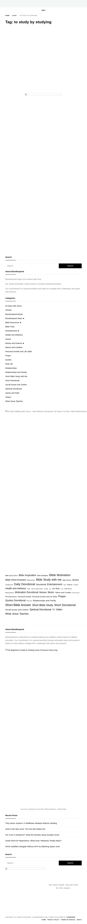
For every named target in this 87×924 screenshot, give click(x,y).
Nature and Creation (13, 347)
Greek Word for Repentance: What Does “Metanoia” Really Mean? (33, 841)
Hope (28, 588)
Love (62, 588)
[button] (43, 10)
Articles (8, 310)
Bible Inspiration (27, 575)
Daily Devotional (24, 584)
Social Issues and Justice (16, 385)
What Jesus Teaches (14, 401)
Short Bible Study (42, 605)
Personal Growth (24, 597)
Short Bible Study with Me (16, 376)
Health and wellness (15, 588)
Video (59, 609)
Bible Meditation (42, 575)
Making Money (9, 592)
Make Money (68, 589)
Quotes (10, 51)
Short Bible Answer (18, 605)
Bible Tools (10, 327)
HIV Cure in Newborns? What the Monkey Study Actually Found (32, 835)
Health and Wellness (14, 335)
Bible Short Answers (15, 580)
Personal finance (11, 597)
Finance (69, 584)
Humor (8, 339)
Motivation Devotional (26, 592)
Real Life (9, 364)
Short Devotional (12, 380)
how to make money (37, 589)
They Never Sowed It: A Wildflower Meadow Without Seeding (31, 823)
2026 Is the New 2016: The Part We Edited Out (25, 829)
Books (75, 580)
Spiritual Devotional (13, 389)
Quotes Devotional (15, 600)
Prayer (8, 356)
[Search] (74, 12)
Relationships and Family (16, 372)
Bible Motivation (59, 575)
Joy (50, 588)
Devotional (41, 584)
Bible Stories (31, 580)
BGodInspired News (13, 318)
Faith (64, 584)
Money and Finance (13, 343)
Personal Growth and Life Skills (18, 351)
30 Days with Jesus (13, 306)
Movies (43, 592)
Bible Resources (12, 322)
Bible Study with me (49, 579)
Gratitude (75, 584)
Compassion (9, 584)
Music (51, 592)
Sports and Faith (12, 393)
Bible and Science (11, 575)
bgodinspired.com (18, 72)
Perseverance (76, 592)
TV (53, 609)
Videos (8, 397)
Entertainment (11, 331)
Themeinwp (71, 917)
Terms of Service (68, 920)
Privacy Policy (53, 920)
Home (44, 920)
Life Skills (56, 588)
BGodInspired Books (14, 314)
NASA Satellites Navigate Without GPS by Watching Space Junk (32, 846)
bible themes (67, 580)
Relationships (11, 368)
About (79, 920)
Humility (46, 588)
